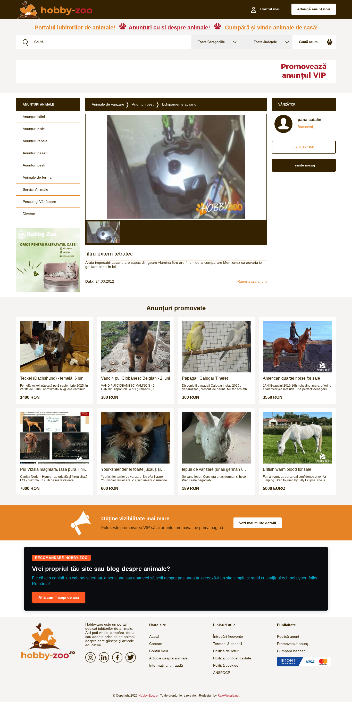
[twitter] (132, 657)
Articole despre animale (168, 658)
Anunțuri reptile (35, 141)
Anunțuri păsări (35, 153)
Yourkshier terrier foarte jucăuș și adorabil (131, 469)
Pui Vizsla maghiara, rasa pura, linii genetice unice (52, 469)
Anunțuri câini (34, 117)
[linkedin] (105, 657)
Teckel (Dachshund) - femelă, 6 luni (52, 378)
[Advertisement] (141, 71)
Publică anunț (288, 636)
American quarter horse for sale (291, 378)
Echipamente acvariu (179, 104)
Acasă (154, 636)
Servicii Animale (35, 189)
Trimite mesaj (304, 165)
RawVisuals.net (228, 695)
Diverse (29, 214)
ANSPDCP (221, 673)
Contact (155, 644)
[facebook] (118, 657)
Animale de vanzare (108, 104)
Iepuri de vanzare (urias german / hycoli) (212, 469)
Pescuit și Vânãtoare (39, 202)
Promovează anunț (292, 644)
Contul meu (158, 651)
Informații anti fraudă (166, 665)
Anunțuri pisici (34, 129)
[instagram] (92, 657)
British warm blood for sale (287, 469)
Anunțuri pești (34, 165)
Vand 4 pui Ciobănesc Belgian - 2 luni (135, 378)
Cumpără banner (291, 651)
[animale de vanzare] (48, 641)
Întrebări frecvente (228, 636)
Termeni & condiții (227, 644)
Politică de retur (226, 651)
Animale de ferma (37, 177)
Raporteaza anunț (252, 281)
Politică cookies (225, 665)
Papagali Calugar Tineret (205, 378)
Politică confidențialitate (232, 658)
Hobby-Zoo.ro (148, 695)
